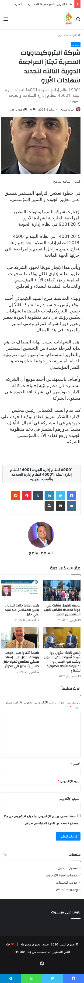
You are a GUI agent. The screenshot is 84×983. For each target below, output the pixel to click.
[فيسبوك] (71, 495)
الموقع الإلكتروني (69, 798)
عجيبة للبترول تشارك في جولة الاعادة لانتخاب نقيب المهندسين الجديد (62, 609)
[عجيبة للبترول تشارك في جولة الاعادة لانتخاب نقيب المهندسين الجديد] (61, 590)
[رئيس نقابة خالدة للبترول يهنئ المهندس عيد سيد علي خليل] (20, 590)
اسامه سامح (67, 109)
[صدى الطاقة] (68, 19)
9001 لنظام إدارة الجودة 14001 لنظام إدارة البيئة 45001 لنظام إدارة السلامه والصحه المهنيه (41, 474)
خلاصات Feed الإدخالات (62, 875)
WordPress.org (67, 890)
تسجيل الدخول (68, 868)
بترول (59, 35)
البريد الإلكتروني (69, 781)
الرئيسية (72, 35)
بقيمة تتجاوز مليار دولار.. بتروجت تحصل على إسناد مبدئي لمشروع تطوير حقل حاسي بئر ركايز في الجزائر (21, 659)
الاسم (75, 763)
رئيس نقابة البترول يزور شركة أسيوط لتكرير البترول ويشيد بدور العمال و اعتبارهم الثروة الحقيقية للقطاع (62, 662)
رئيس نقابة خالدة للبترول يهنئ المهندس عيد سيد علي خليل (22, 609)
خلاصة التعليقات (67, 882)
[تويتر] (60, 495)
